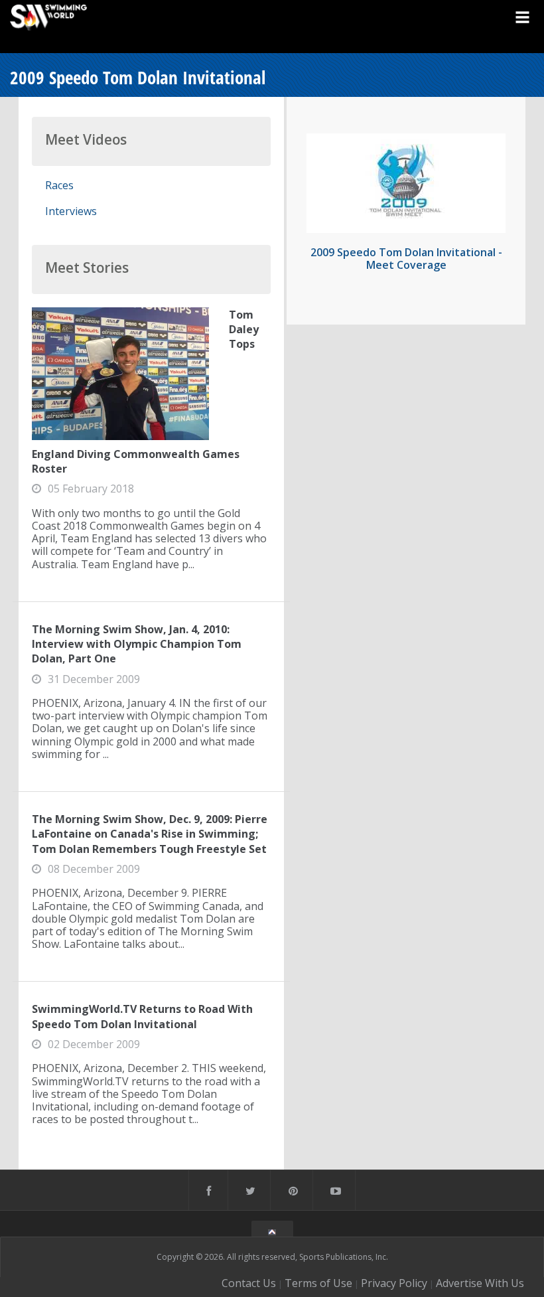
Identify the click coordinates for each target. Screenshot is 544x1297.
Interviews (71, 211)
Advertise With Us (480, 1283)
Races (59, 185)
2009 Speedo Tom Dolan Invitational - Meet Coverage (406, 258)
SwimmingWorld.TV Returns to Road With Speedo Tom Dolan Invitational (142, 1016)
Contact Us (249, 1283)
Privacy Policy (394, 1283)
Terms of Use (318, 1283)
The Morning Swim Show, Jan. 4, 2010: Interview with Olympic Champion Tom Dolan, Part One (136, 644)
